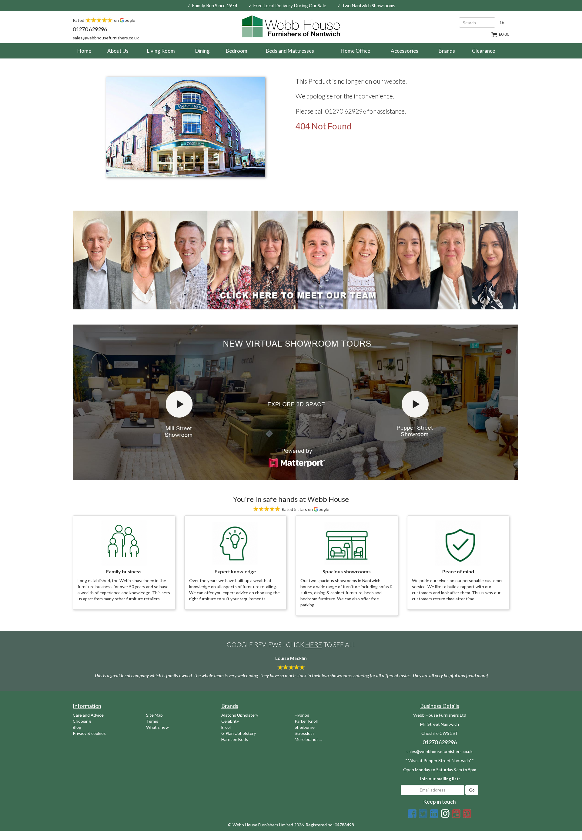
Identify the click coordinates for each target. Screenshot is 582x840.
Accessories (404, 51)
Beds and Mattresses (290, 51)
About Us (118, 51)
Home (86, 50)
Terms (152, 721)
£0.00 (503, 34)
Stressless (305, 733)
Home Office (355, 51)
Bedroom (236, 51)
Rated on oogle (104, 20)
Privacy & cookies (89, 733)
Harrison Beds (234, 739)
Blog (77, 727)
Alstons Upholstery (239, 715)
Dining (202, 51)
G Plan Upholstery (238, 733)
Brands (447, 51)
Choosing (82, 721)
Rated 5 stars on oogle (305, 509)
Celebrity (230, 721)
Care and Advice (88, 715)
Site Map (154, 715)
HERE (313, 644)
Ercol (226, 727)
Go (503, 22)
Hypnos (302, 715)
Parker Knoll (306, 721)
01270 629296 (90, 29)
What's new (157, 727)
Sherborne (305, 727)
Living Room (161, 51)
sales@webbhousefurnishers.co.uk (106, 37)
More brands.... (308, 739)
